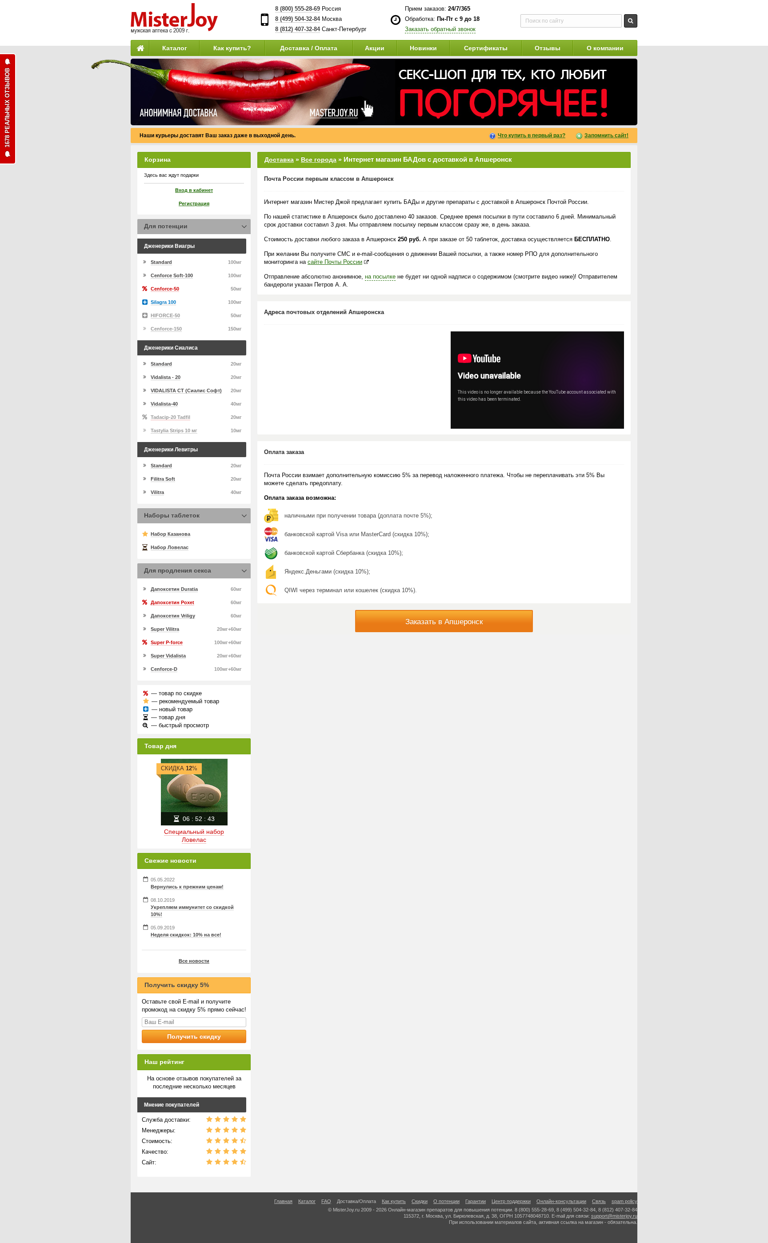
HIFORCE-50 (165, 315)
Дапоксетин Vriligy (173, 615)
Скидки (420, 1201)
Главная (283, 1201)
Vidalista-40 (164, 403)
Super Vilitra (165, 629)
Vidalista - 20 (165, 377)
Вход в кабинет (194, 190)
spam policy (624, 1201)
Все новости (194, 961)
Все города (318, 159)
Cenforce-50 (165, 288)
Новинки (423, 48)
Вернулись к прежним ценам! (187, 886)
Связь (599, 1201)
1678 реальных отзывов (7, 107)
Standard (161, 262)
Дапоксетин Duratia (174, 589)
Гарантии (475, 1201)
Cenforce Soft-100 (172, 275)
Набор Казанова (170, 534)
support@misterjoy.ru (614, 1216)
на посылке (380, 276)
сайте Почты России (335, 262)
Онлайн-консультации (561, 1201)
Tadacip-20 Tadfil (170, 417)
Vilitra (157, 492)
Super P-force (167, 642)
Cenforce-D (164, 669)
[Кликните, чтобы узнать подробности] (384, 92)
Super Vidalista (168, 655)
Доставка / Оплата (308, 48)
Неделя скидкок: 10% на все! (186, 934)
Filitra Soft (163, 479)
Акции (374, 48)
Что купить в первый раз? (531, 135)
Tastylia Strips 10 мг (174, 430)
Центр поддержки (511, 1201)
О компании (605, 48)
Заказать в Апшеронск (444, 622)
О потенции (446, 1201)
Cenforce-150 (166, 328)
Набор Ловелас (169, 547)
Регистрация (194, 203)
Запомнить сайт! (606, 135)
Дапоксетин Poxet (172, 602)
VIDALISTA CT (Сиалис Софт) (186, 390)
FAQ (326, 1201)
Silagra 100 (163, 302)
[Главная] (140, 48)
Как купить (394, 1201)
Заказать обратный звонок (440, 29)
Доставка (279, 159)
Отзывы (547, 48)
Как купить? (232, 48)
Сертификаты (486, 48)
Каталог (174, 48)
